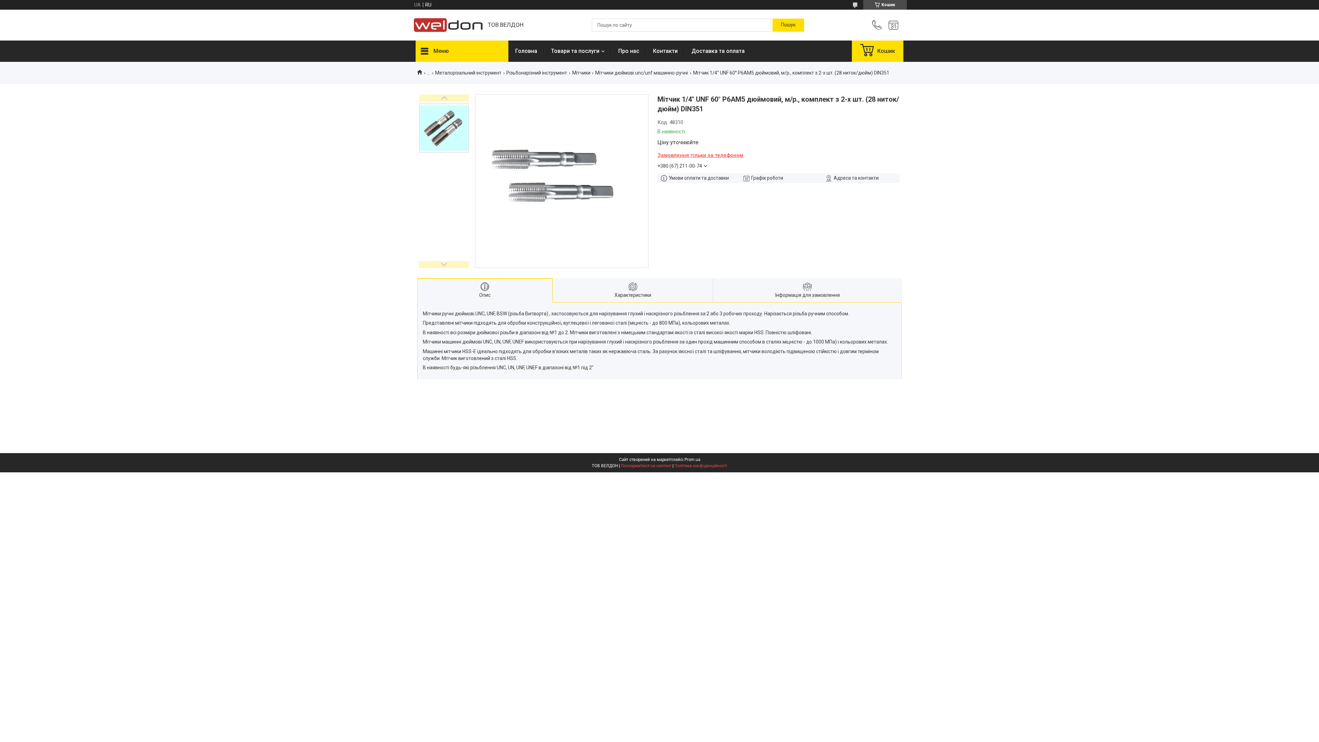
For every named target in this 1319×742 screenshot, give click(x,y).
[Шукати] (788, 25)
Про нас (628, 51)
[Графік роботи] (893, 25)
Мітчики (581, 73)
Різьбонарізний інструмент (536, 73)
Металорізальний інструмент (468, 73)
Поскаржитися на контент (646, 465)
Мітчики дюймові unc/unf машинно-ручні (641, 73)
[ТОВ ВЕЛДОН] (448, 25)
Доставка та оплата (718, 51)
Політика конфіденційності (701, 465)
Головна (526, 51)
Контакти (665, 51)
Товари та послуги (575, 51)
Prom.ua (692, 459)
